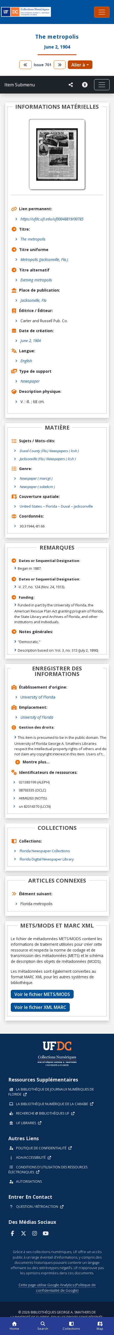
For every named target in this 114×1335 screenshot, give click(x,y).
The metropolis (32, 239)
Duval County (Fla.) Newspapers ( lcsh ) (49, 450)
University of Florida (37, 697)
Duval (65, 506)
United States (31, 506)
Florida (51, 506)
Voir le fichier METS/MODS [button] (42, 994)
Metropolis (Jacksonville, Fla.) (44, 259)
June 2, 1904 (30, 340)
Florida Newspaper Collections (45, 850)
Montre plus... (36, 761)
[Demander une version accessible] (86, 84)
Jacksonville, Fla (33, 300)
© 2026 (57, 1315)
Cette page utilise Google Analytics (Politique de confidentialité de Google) (57, 1287)
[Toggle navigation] (102, 12)
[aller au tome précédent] (25, 64)
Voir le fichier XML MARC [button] (40, 1007)
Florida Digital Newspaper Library (47, 859)
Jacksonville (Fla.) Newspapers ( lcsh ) (48, 458)
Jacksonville (83, 506)
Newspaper (30, 381)
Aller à (78, 65)
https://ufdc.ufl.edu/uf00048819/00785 (51, 219)
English (26, 360)
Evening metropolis (36, 280)
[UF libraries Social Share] (71, 84)
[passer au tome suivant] (60, 64)
